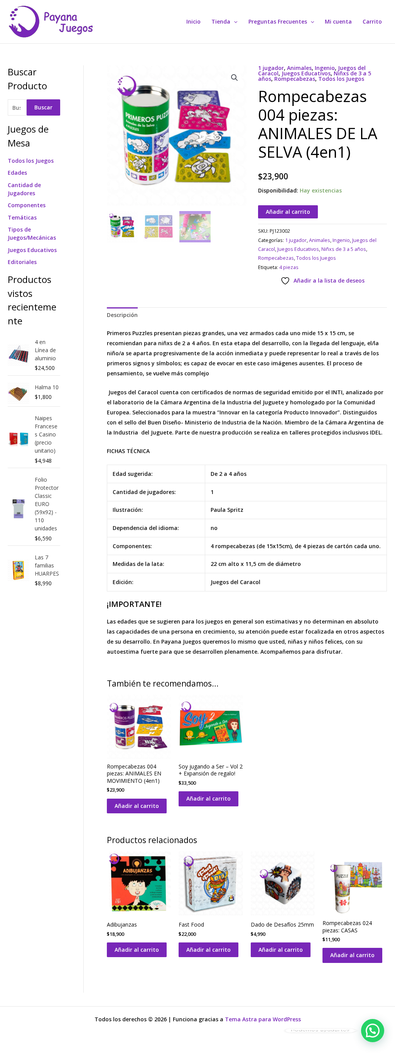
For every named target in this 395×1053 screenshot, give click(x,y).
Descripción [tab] (122, 315)
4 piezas (289, 267)
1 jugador (271, 68)
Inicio (193, 21)
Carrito (372, 21)
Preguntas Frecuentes (277, 21)
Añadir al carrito (288, 211)
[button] (233, 21)
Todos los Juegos (31, 160)
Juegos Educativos (32, 250)
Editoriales (22, 262)
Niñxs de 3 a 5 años (343, 249)
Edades (17, 172)
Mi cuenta (338, 21)
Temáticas (22, 217)
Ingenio (325, 68)
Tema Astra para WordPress (263, 1019)
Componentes (27, 205)
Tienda (220, 21)
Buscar (43, 107)
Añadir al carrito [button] (137, 805)
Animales (299, 68)
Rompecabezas (294, 78)
